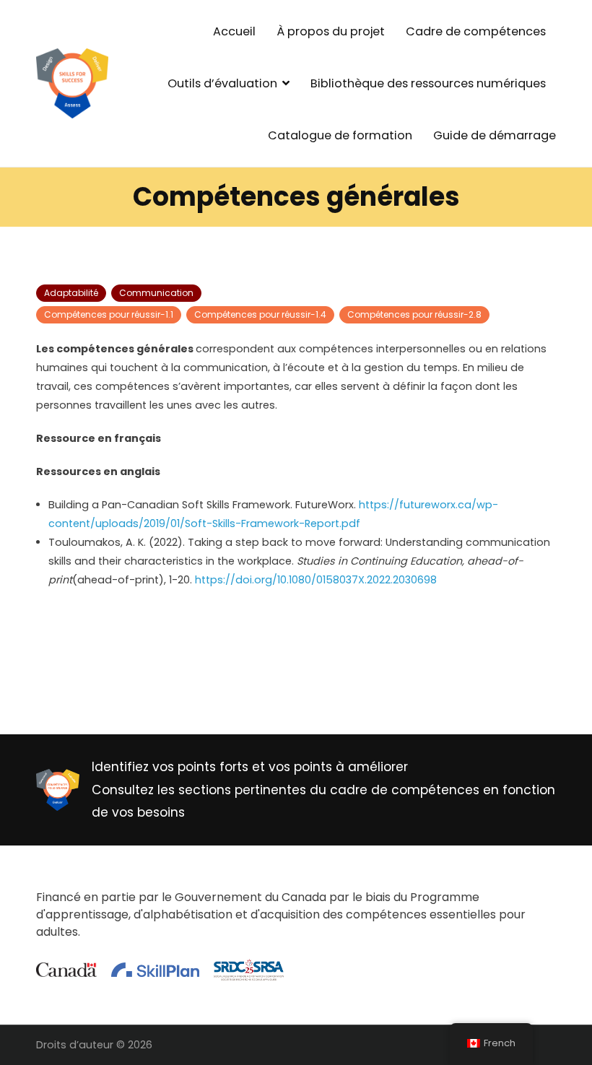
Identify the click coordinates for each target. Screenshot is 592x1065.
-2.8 (414, 314)
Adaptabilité (71, 293)
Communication (156, 293)
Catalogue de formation (340, 135)
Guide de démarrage (494, 135)
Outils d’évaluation (222, 83)
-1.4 (260, 314)
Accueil (234, 31)
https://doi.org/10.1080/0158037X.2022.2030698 (316, 580)
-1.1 (108, 314)
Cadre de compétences (476, 31)
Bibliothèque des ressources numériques (428, 83)
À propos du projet (331, 31)
